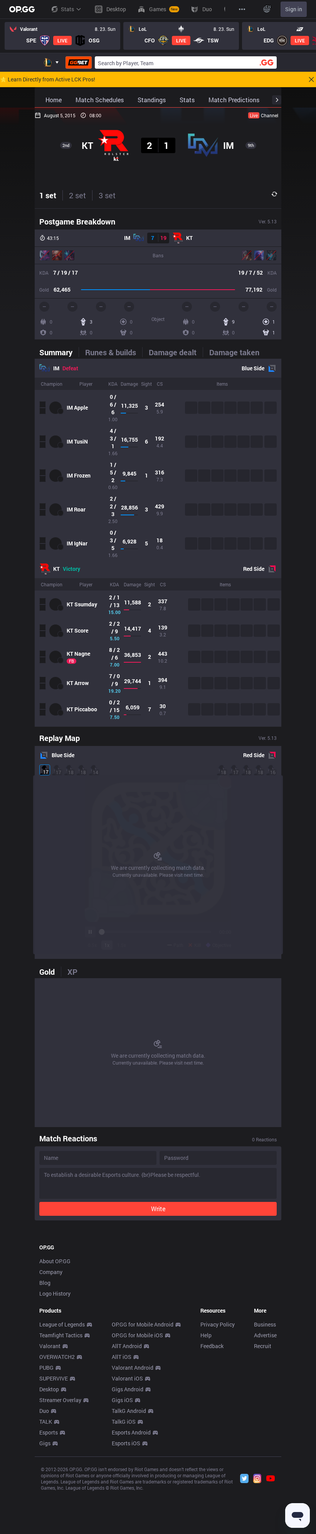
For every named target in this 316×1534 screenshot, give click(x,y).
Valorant (50, 1346)
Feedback (212, 1346)
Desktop (49, 1389)
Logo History (55, 1293)
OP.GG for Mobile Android (142, 1324)
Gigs (44, 1443)
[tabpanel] (158, 542)
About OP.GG (55, 1261)
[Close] (311, 79)
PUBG (46, 1367)
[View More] (242, 9)
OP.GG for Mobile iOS (137, 1335)
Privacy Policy (217, 1324)
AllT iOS (121, 1356)
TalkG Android (129, 1410)
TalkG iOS (124, 1421)
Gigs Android (127, 1389)
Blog (44, 1282)
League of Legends (62, 1324)
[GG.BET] (79, 62)
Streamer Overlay (60, 1400)
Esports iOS (126, 1443)
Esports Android (131, 1432)
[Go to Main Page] (22, 9)
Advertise (265, 1335)
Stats (67, 9)
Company (50, 1272)
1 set (47, 195)
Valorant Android (132, 1367)
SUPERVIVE (53, 1378)
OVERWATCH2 (57, 1356)
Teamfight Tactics (60, 1335)
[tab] (59, 352)
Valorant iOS (127, 1378)
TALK (45, 1421)
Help (206, 1335)
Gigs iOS (122, 1400)
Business (265, 1324)
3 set (107, 195)
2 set (77, 195)
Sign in (293, 9)
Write (158, 1209)
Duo (44, 1410)
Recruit (262, 1346)
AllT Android (127, 1346)
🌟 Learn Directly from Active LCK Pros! (47, 79)
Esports (48, 1432)
